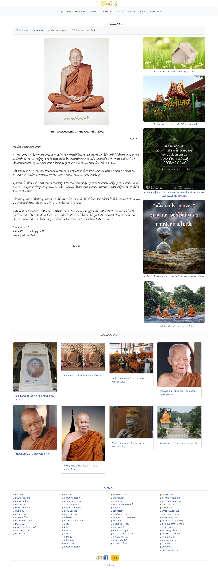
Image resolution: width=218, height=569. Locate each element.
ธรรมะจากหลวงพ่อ (34, 30)
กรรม (66, 523)
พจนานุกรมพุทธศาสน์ (123, 504)
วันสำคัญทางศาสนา (171, 549)
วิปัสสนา (68, 536)
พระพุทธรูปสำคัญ (170, 530)
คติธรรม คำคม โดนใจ (74, 520)
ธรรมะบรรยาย (70, 510)
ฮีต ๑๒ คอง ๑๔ (120, 536)
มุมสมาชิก (154, 11)
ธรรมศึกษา (80, 11)
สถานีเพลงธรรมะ (121, 514)
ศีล (65, 527)
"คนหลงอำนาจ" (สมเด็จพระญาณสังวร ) (82, 375)
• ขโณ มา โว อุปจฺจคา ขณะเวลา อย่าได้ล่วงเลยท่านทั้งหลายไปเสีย (174, 276)
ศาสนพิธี (119, 11)
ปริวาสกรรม (69, 540)
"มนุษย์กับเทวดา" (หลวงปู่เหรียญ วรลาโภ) (179, 443)
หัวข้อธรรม (118, 501)
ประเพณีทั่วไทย (120, 543)
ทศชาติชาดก (168, 504)
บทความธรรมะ (70, 514)
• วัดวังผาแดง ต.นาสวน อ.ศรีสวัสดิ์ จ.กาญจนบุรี (174, 124)
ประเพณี (131, 11)
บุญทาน (67, 530)
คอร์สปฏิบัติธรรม (72, 546)
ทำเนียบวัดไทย (168, 536)
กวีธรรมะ (68, 517)
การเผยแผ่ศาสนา (23, 530)
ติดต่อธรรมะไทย (22, 507)
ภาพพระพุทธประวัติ (171, 497)
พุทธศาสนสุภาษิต (170, 517)
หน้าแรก (19, 30)
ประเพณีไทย (20, 533)
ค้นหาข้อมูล (20, 504)
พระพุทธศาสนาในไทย (171, 533)
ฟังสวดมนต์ (69, 543)
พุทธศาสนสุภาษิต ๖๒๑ (172, 520)
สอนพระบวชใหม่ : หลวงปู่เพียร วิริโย (32, 453)
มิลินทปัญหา (118, 507)
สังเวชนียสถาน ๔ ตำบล (173, 523)
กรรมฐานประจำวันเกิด (123, 533)
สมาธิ (66, 533)
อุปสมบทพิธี (167, 546)
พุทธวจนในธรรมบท (171, 510)
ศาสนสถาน (106, 11)
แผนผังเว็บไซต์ (22, 501)
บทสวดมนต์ (118, 527)
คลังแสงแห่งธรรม (121, 523)
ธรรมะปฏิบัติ (118, 520)
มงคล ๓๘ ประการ (170, 514)
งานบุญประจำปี (120, 540)
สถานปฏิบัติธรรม (72, 497)
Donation (20, 523)
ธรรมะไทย (109, 564)
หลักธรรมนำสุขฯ (120, 530)
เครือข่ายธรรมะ (22, 514)
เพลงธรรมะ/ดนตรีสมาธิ (124, 517)
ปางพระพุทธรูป (169, 527)
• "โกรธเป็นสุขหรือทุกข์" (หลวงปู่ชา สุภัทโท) (174, 326)
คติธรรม (93, 11)
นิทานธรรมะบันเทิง (72, 507)
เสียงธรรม (118, 510)
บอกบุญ (142, 11)
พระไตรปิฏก (118, 497)
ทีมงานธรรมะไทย (22, 497)
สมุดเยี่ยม (19, 510)
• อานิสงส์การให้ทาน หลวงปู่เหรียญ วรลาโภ (174, 71)
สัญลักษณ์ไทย (21, 517)
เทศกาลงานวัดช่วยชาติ (25, 527)
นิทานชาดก (167, 507)
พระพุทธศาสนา (64, 11)
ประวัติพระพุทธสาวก (171, 501)
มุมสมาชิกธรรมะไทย (24, 520)
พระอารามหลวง (169, 540)
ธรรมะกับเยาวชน (71, 504)
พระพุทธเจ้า (167, 494)
